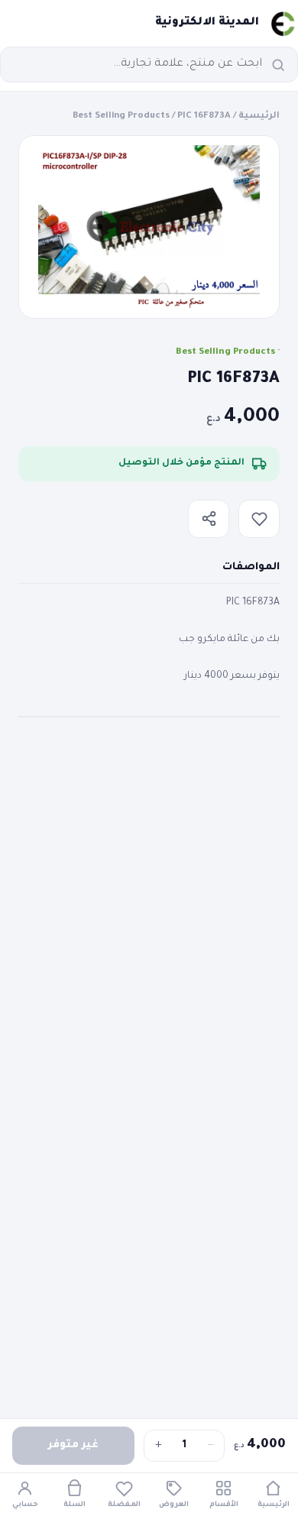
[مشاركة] (208, 519)
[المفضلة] (259, 519)
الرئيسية (259, 116)
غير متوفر (73, 1445)
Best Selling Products (121, 116)
